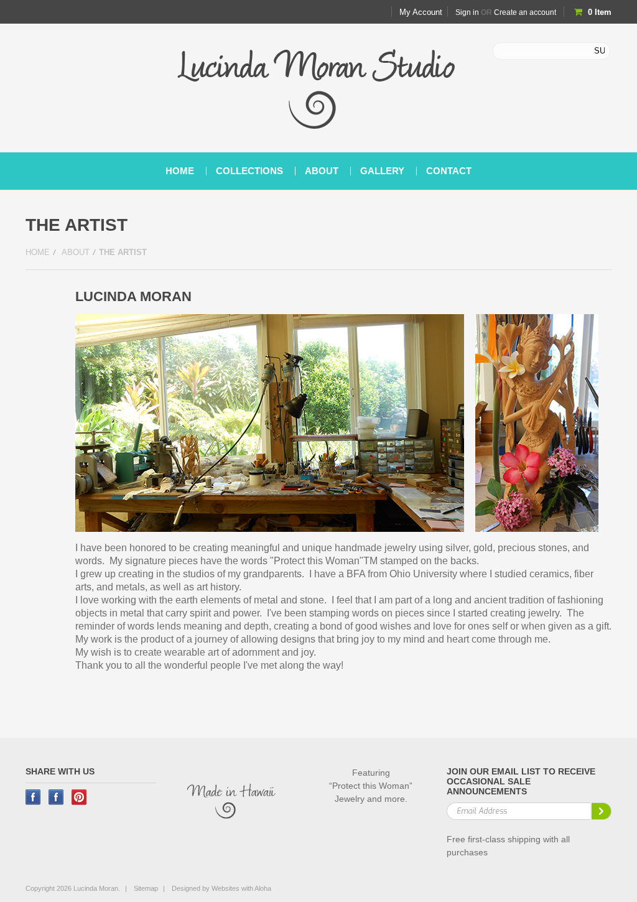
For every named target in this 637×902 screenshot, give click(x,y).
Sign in (467, 12)
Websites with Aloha (241, 888)
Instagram (56, 797)
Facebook (33, 797)
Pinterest (79, 797)
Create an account (525, 12)
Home (38, 252)
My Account (420, 12)
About (76, 252)
